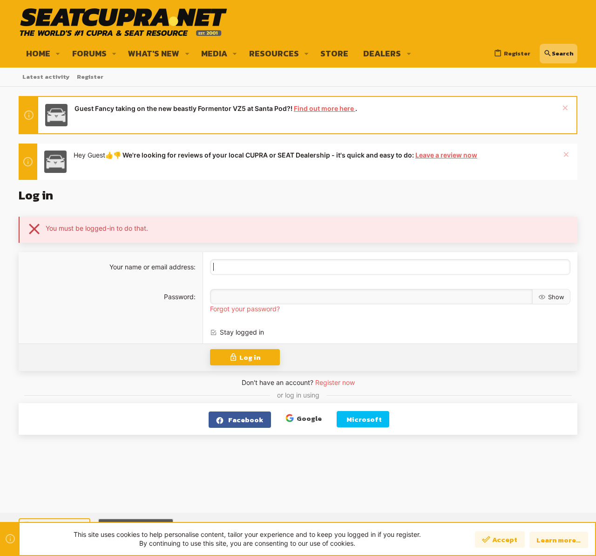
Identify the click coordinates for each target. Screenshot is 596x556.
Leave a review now (446, 155)
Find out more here (324, 108)
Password (179, 297)
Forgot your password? (245, 309)
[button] (58, 53)
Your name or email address (151, 267)
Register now (335, 382)
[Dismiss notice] (564, 109)
